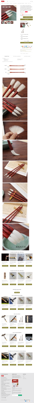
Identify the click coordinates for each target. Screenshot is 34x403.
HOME (5, 3)
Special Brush (27, 49)
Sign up (20, 395)
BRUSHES (8, 3)
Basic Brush (30, 49)
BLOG (29, 3)
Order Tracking (24, 378)
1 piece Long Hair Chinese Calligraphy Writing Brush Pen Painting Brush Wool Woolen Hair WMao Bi (13, 281)
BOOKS (26, 3)
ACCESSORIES (14, 3)
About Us (24, 375)
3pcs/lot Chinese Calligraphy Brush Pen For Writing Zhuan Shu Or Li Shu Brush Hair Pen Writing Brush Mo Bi (13, 305)
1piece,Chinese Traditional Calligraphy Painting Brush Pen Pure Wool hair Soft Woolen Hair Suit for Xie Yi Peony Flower (5, 305)
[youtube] (4, 397)
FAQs (23, 376)
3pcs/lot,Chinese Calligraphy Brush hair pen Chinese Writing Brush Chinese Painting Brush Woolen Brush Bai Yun (21, 281)
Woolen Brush (24, 49)
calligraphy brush (26, 51)
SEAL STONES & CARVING (21, 3)
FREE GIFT (2, 3)
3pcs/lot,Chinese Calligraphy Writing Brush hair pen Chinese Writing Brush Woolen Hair (21, 305)
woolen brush (29, 51)
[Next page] (33, 260)
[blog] (5, 397)
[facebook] (1, 397)
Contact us (24, 377)
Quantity (21, 15)
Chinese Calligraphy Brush (23, 50)
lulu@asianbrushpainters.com (4, 396)
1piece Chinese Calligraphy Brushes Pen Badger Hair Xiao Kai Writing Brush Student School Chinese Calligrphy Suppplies (29, 281)
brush (23, 51)
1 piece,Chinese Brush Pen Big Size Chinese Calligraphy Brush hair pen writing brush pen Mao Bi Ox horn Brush (29, 262)
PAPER (11, 3)
